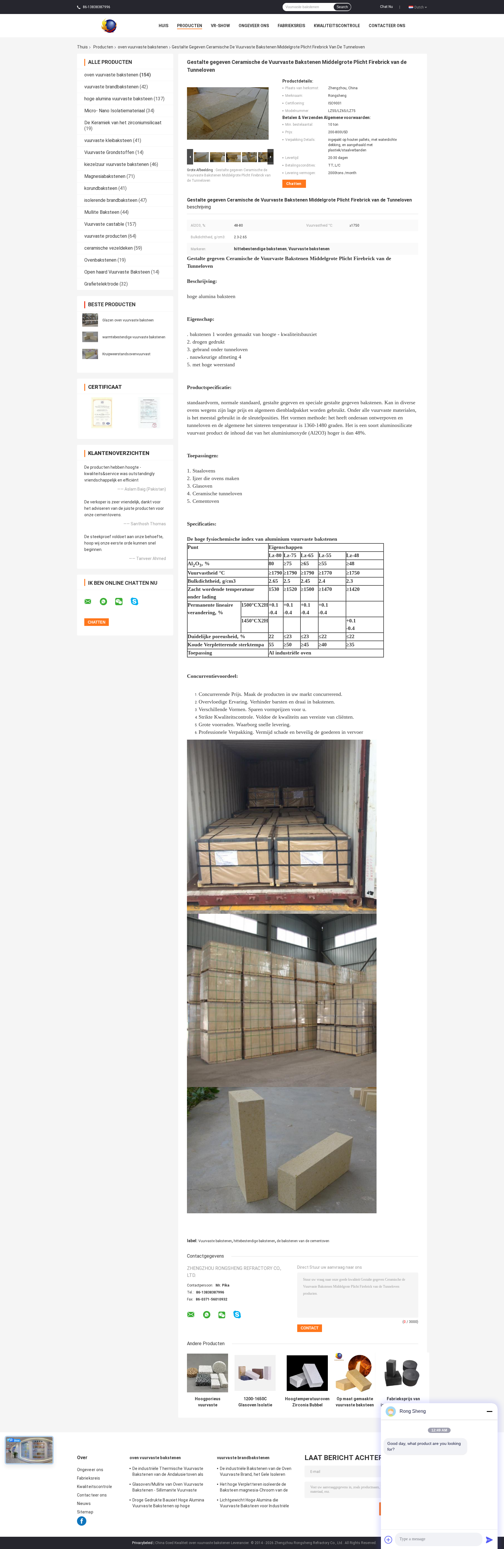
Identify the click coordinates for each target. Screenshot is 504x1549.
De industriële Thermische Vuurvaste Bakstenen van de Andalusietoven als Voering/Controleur (168, 1472)
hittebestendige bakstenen (254, 1241)
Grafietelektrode (101, 284)
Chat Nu (386, 7)
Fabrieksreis (291, 25)
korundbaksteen (100, 188)
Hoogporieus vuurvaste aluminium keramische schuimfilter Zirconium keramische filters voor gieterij (207, 1402)
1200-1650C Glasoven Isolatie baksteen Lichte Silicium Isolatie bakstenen (255, 1402)
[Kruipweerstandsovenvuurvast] (90, 353)
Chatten (293, 183)
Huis (163, 25)
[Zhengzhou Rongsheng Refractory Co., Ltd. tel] (252, 1320)
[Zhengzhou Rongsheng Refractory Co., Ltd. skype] (138, 601)
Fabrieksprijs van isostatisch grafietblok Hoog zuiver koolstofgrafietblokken (403, 1402)
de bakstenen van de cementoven (303, 1241)
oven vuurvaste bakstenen (143, 47)
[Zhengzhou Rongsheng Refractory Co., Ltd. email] (91, 601)
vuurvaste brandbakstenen (111, 87)
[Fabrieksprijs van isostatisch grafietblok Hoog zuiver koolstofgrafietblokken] (403, 1373)
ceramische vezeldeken (108, 248)
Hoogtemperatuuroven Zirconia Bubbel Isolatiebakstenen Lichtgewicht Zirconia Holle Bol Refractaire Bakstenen (307, 1402)
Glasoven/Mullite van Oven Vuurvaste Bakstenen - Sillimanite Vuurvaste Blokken (168, 1488)
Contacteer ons (387, 25)
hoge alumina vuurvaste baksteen (118, 98)
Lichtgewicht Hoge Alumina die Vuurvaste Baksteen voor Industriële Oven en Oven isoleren (254, 1504)
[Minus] (489, 1411)
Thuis (82, 47)
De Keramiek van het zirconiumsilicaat (123, 122)
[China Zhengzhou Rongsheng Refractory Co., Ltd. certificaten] (101, 412)
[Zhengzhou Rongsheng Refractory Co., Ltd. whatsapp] (107, 601)
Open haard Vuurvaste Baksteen (117, 272)
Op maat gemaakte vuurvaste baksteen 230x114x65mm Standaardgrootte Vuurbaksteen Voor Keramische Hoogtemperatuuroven (354, 1402)
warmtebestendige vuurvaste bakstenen (133, 337)
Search (342, 7)
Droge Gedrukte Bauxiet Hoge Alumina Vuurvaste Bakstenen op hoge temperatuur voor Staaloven (168, 1504)
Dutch (419, 7)
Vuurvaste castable (104, 224)
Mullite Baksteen (101, 212)
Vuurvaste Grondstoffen (109, 152)
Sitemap (85, 1512)
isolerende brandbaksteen (110, 200)
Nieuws (84, 1503)
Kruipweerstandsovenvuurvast (126, 354)
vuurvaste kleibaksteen (108, 140)
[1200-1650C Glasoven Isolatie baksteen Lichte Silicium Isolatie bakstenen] (255, 1373)
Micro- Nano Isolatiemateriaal (114, 110)
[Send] (489, 1539)
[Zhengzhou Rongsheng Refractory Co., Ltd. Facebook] (81, 1524)
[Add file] (388, 1539)
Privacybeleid (142, 1543)
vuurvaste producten (105, 236)
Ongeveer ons (254, 25)
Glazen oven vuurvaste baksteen (128, 320)
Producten (189, 25)
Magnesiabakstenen (104, 176)
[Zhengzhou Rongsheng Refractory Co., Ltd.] (109, 25)
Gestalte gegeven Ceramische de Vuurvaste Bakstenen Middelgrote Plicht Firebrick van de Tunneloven (229, 175)
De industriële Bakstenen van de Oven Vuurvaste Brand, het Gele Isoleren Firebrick (256, 1472)
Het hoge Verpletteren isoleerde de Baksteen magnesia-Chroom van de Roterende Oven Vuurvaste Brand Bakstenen (254, 1488)
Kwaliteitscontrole (337, 25)
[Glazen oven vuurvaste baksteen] (90, 320)
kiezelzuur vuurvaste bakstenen (116, 164)
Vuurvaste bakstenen (215, 1241)
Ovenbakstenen (100, 260)
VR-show (220, 25)
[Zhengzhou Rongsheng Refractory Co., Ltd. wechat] (122, 601)
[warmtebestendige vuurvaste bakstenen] (90, 337)
